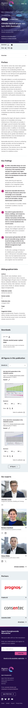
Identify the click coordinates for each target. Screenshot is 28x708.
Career (2, 703)
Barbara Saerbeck (7, 527)
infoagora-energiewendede (9, 689)
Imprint (12, 703)
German (19, 15)
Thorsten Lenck (6, 499)
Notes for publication (18, 412)
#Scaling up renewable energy (8, 36)
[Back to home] (14, 669)
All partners (21, 622)
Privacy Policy (19, 703)
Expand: (5, 379)
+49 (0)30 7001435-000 (10, 687)
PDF (19, 403)
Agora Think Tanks (7, 694)
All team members (19, 566)
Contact (7, 703)
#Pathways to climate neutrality (8, 38)
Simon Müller (5, 556)
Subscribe (20, 653)
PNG (5, 403)
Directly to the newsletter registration (14, 658)
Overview (4, 55)
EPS (12, 403)
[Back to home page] (7, 3)
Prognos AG (4, 597)
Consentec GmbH (6, 617)
